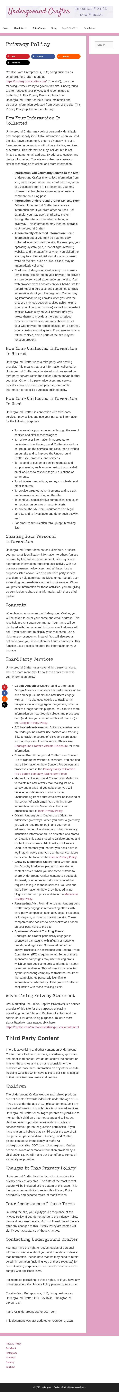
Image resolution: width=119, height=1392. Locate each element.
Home (5, 28)
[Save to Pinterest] (5, 687)
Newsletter (90, 28)
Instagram (11, 1353)
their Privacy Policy (50, 810)
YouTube (10, 1367)
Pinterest (11, 1357)
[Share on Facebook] (5, 693)
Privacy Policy (13, 1343)
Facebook (11, 1348)
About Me (19, 28)
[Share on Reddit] (5, 699)
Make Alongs (39, 28)
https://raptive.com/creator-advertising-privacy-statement (42, 1027)
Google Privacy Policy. (33, 722)
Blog (53, 28)
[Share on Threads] (5, 705)
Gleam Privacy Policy (62, 857)
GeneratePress (78, 1387)
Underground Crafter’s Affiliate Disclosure (41, 746)
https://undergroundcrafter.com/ (26, 81)
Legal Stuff (68, 28)
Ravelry (10, 1362)
